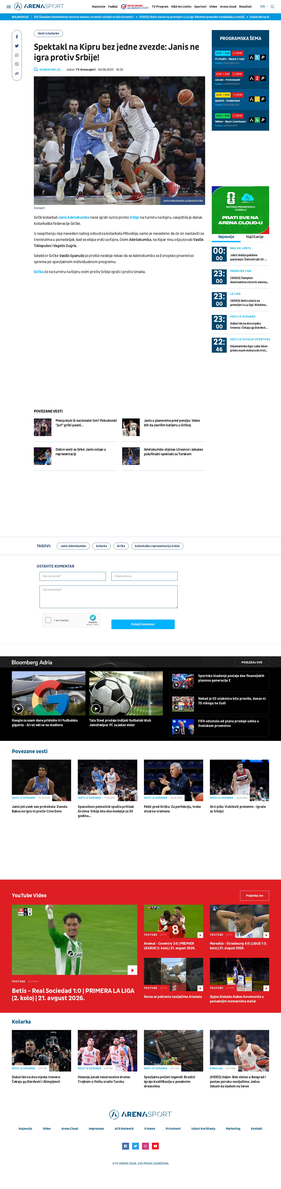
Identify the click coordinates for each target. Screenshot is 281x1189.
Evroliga (216, 1068)
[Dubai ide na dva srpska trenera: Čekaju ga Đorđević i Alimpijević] (41, 1051)
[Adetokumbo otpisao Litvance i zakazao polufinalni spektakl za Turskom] (131, 456)
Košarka (101, 546)
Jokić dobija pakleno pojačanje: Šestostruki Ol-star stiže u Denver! (247, 257)
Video (213, 7)
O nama (149, 1129)
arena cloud (69, 1129)
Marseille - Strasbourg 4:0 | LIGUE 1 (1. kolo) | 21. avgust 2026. (238, 945)
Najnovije (98, 7)
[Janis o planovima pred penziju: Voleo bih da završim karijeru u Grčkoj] (131, 427)
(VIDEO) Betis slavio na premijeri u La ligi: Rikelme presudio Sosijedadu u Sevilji (168, 17)
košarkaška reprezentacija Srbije (157, 546)
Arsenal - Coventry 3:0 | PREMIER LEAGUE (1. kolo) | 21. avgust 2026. (170, 945)
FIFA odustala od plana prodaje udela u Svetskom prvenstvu (228, 723)
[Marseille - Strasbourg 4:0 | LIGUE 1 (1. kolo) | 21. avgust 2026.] (239, 921)
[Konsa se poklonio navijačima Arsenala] (173, 974)
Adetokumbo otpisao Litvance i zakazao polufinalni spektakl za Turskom (173, 451)
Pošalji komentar (143, 624)
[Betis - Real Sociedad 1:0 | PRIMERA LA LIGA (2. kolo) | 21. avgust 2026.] (74, 940)
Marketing (233, 1129)
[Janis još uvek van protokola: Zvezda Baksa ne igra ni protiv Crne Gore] (41, 780)
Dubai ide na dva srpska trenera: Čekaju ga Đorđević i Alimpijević (249, 326)
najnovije (25, 1129)
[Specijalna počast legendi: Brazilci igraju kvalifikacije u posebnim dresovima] (173, 1051)
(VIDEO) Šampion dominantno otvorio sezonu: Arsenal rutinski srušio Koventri (57, 17)
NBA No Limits (181, 7)
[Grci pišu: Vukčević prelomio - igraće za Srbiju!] (239, 780)
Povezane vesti (48, 411)
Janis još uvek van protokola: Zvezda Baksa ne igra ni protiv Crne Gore (39, 809)
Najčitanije (255, 237)
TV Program (160, 7)
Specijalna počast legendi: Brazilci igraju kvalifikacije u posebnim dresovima (169, 1082)
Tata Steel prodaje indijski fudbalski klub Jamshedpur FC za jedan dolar (120, 722)
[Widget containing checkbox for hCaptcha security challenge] (71, 620)
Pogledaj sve (251, 662)
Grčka (39, 272)
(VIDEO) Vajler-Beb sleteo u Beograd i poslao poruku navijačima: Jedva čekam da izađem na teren (238, 1082)
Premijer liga (240, 271)
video (47, 1129)
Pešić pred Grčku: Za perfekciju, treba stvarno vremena (172, 809)
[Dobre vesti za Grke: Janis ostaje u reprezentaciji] (42, 456)
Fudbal (113, 7)
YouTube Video (29, 895)
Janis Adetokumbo (74, 217)
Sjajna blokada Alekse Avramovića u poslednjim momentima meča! (237, 999)
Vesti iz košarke (48, 33)
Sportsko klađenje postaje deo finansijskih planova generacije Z (231, 678)
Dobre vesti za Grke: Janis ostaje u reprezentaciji (81, 451)
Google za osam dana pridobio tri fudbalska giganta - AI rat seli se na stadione (44, 722)
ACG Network (124, 1129)
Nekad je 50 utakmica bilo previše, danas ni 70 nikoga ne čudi (232, 700)
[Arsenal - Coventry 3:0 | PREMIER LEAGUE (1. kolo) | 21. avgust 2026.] (173, 921)
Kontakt (256, 1129)
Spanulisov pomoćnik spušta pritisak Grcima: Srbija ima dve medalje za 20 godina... (106, 811)
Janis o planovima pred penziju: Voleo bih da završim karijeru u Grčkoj (172, 422)
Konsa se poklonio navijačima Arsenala (173, 997)
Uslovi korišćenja (203, 1129)
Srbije (135, 217)
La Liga (235, 293)
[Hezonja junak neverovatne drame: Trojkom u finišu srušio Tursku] (107, 1051)
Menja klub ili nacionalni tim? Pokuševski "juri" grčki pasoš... (86, 422)
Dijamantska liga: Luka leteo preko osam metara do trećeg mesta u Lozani (249, 348)
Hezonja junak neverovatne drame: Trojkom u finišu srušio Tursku (104, 1079)
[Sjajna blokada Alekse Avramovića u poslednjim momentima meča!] (239, 974)
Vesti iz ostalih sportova (250, 339)
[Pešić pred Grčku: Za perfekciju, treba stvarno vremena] (173, 780)
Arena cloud (228, 7)
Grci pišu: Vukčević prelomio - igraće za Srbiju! (238, 809)
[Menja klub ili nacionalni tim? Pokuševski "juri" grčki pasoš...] (42, 427)
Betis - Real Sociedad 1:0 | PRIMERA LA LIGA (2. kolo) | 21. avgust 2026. (73, 994)
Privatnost (173, 1129)
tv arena (122, 1163)
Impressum (96, 1129)
